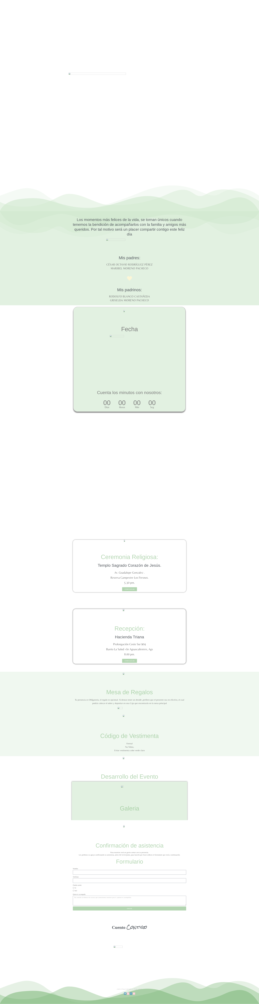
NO (76, 891)
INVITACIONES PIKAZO (129, 989)
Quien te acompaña (79, 894)
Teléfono (76, 877)
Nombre (75, 869)
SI (75, 888)
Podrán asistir (77, 885)
